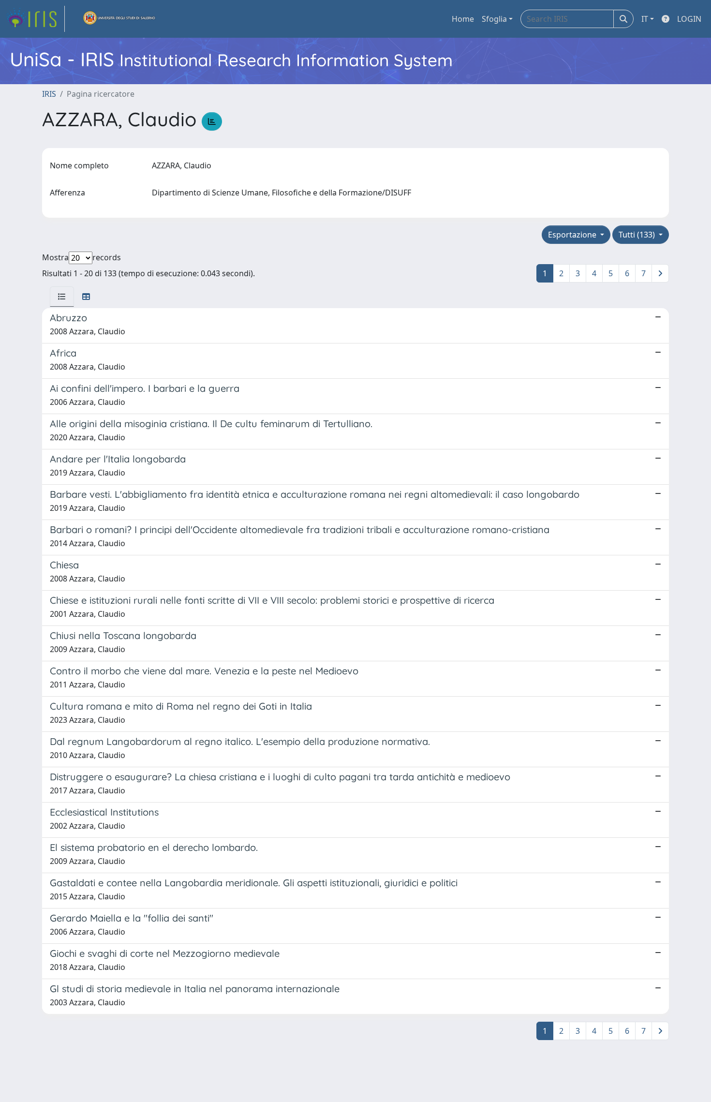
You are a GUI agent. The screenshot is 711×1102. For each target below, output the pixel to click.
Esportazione (573, 234)
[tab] (62, 296)
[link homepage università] (119, 19)
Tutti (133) (638, 234)
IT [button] (644, 19)
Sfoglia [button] (494, 19)
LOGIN (689, 19)
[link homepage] (35, 19)
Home (463, 19)
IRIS (49, 94)
